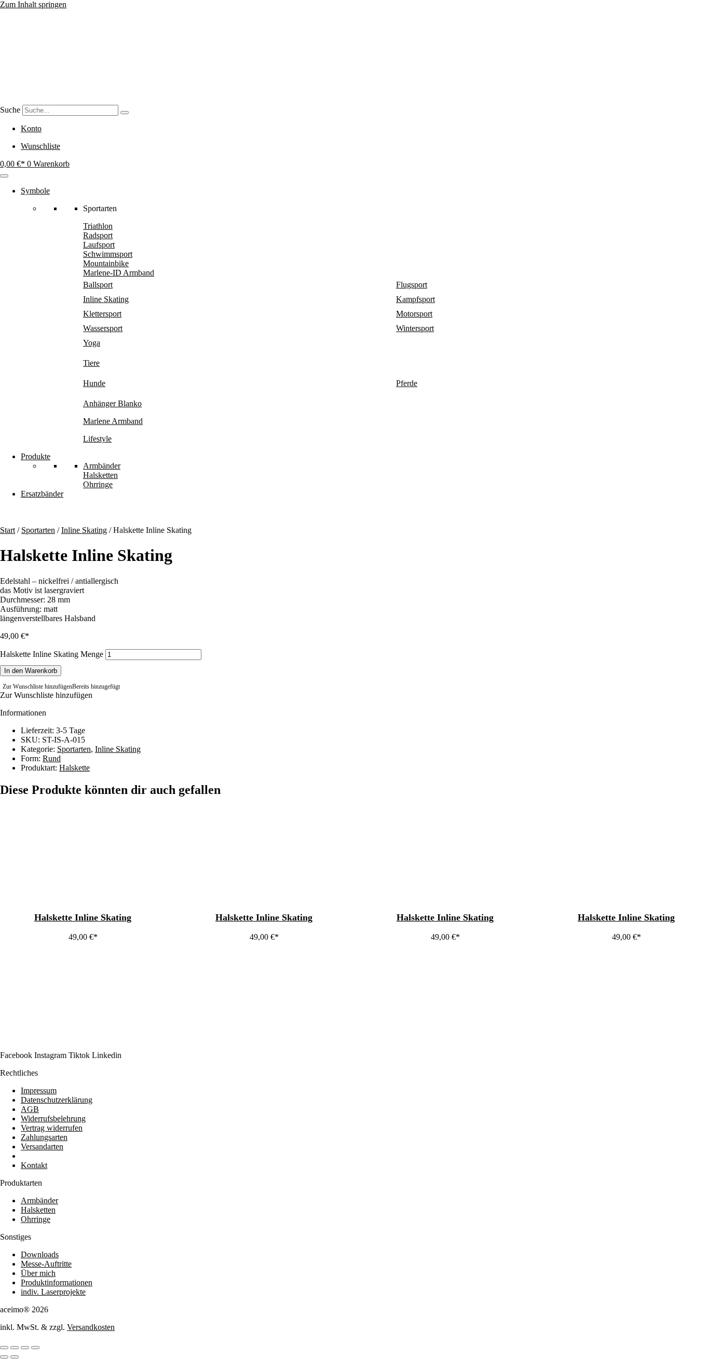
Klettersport (102, 313)
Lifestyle (97, 438)
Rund (52, 758)
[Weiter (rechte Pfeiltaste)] (14, 1356)
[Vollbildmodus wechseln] (14, 1347)
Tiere (91, 363)
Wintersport (415, 328)
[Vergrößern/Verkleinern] (4, 1347)
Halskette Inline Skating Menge (51, 654)
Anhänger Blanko (112, 403)
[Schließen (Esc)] (35, 1347)
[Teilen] (25, 1347)
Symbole (35, 190)
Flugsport (411, 284)
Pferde (406, 383)
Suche (10, 109)
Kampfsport (415, 299)
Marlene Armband (113, 421)
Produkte (35, 456)
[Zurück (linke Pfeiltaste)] (4, 1356)
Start (7, 530)
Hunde (94, 383)
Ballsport (98, 284)
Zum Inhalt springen (33, 4)
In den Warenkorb (30, 671)
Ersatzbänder (42, 493)
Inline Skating (106, 299)
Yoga (91, 342)
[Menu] (4, 175)
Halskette (74, 767)
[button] (61, 686)
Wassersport (102, 328)
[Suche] (124, 112)
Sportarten (38, 530)
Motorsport (414, 313)
